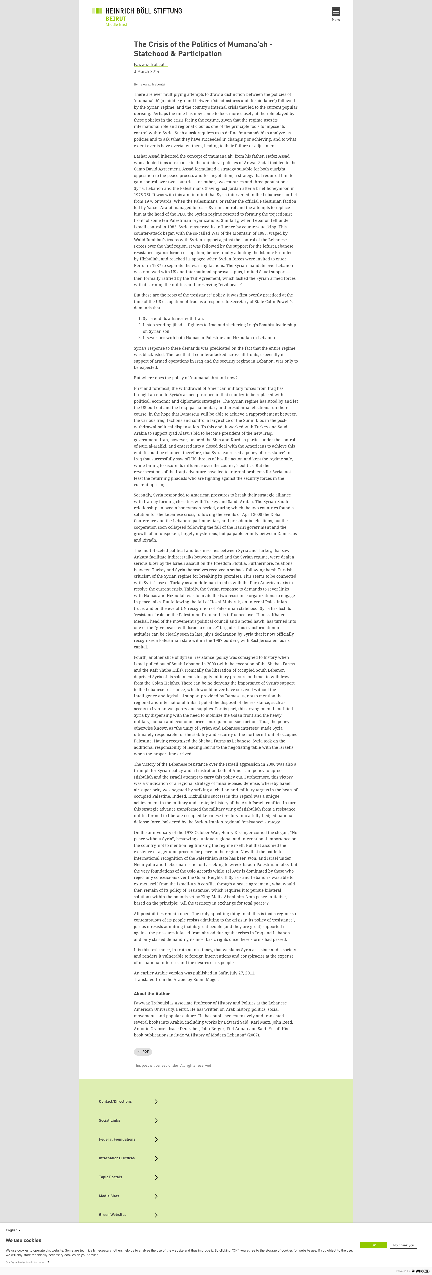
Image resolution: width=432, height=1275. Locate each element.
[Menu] (336, 11)
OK (373, 1245)
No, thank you (403, 1245)
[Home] (137, 14)
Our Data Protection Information (25, 1262)
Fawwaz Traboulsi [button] (151, 65)
